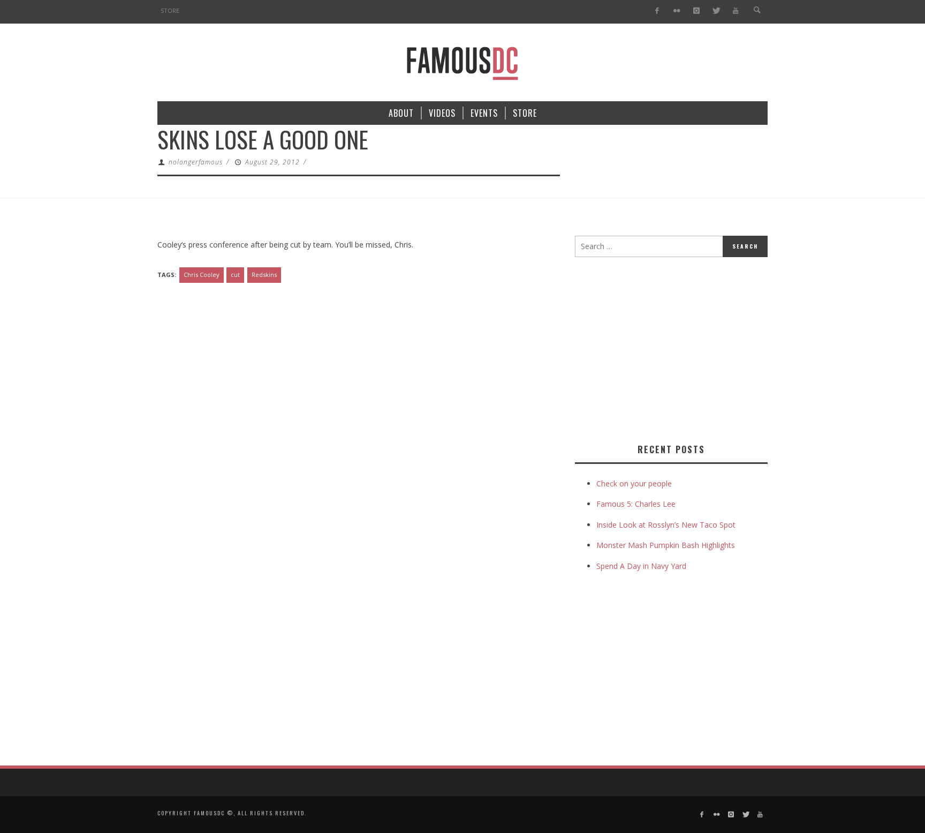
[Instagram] (696, 11)
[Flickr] (677, 11)
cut (235, 275)
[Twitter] (716, 11)
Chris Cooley (201, 275)
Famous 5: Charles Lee (636, 504)
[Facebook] (657, 11)
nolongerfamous (196, 162)
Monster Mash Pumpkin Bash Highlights (665, 545)
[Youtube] (736, 11)
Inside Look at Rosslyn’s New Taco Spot (666, 525)
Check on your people (635, 483)
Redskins (264, 275)
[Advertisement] (665, 348)
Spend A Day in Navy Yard (641, 566)
